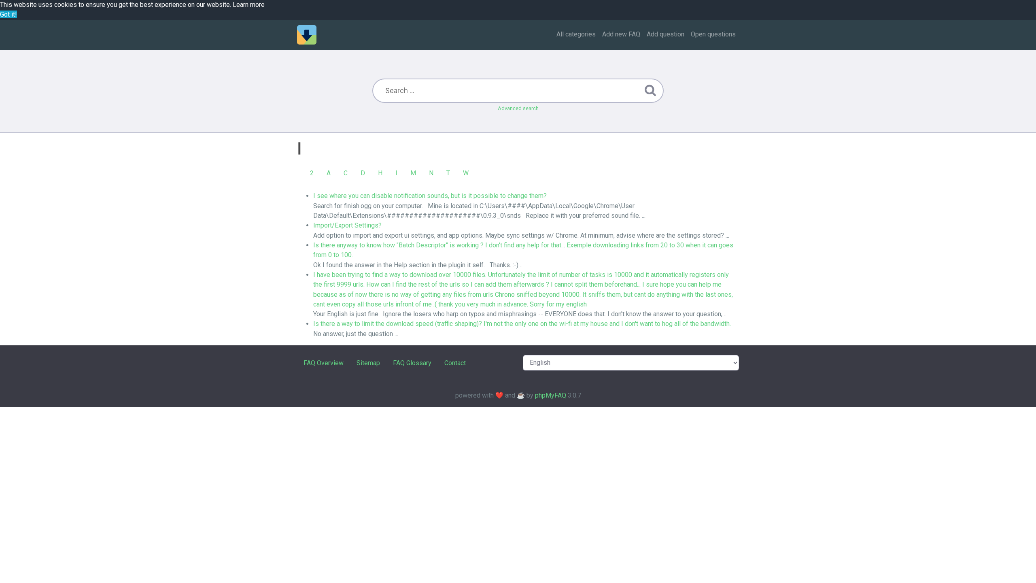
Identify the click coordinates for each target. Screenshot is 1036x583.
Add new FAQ (621, 34)
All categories (576, 34)
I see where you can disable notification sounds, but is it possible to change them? (430, 196)
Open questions (713, 34)
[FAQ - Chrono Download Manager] (306, 35)
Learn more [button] (249, 5)
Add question (665, 34)
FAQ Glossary (412, 363)
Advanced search (518, 108)
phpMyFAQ (550, 395)
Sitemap (368, 363)
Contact (455, 363)
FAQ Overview (324, 363)
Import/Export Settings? (347, 225)
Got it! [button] (8, 14)
